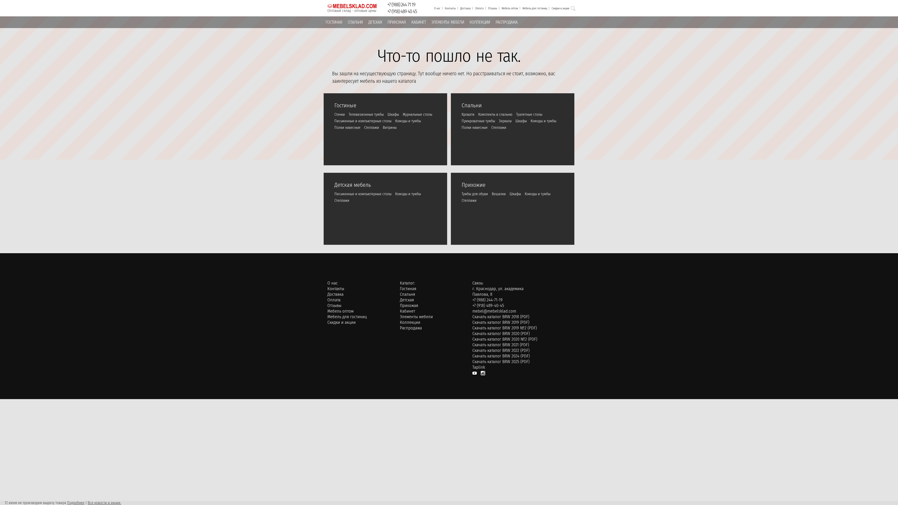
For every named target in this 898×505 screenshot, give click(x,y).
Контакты (450, 8)
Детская (375, 22)
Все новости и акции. (104, 503)
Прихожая (396, 22)
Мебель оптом (510, 8)
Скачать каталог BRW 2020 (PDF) (501, 333)
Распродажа (507, 22)
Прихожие (473, 184)
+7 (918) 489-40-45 (488, 305)
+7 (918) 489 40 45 (402, 11)
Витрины (390, 127)
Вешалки (499, 194)
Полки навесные (347, 127)
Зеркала (505, 121)
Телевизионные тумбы (366, 114)
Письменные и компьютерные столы (362, 121)
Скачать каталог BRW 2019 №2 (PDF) (504, 328)
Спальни (472, 104)
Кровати (468, 114)
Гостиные (345, 104)
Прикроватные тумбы (478, 121)
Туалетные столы (529, 114)
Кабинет (418, 22)
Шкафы (393, 114)
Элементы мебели (447, 22)
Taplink (478, 367)
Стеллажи (371, 127)
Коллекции (480, 22)
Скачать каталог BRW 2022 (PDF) (500, 350)
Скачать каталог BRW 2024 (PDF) (501, 356)
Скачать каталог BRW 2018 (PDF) (500, 316)
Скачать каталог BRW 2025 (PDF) (500, 361)
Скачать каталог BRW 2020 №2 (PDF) (504, 339)
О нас (437, 8)
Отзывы (492, 8)
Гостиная (334, 22)
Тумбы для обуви (475, 194)
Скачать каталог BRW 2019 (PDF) (500, 322)
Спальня (355, 22)
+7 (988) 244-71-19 (487, 300)
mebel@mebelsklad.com (494, 311)
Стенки (339, 114)
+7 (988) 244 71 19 (401, 5)
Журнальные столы (417, 114)
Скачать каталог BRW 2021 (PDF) (500, 344)
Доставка (465, 8)
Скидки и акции (560, 8)
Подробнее (75, 503)
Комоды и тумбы (408, 121)
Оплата (479, 8)
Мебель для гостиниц (534, 8)
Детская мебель (352, 184)
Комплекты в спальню (495, 114)
